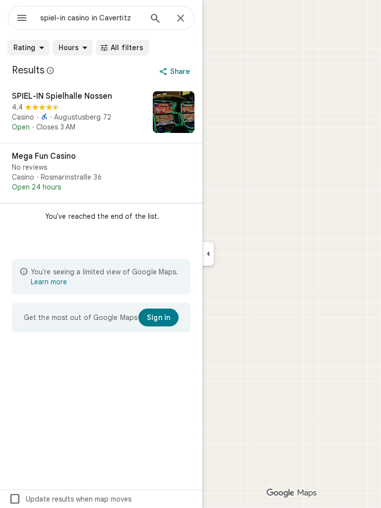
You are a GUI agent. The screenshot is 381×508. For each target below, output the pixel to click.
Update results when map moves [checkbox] (70, 499)
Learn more (49, 281)
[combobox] (90, 18)
